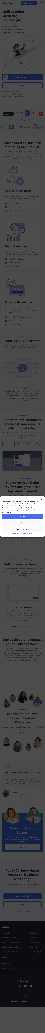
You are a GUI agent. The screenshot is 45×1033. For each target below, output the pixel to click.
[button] (41, 499)
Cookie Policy (15, 534)
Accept (22, 517)
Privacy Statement (27, 534)
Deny (23, 523)
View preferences (22, 529)
